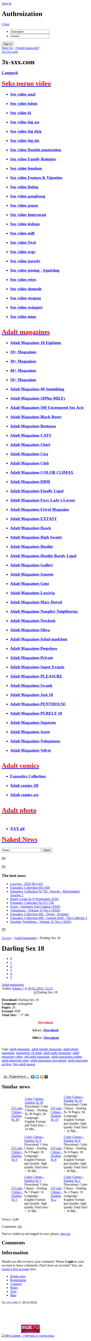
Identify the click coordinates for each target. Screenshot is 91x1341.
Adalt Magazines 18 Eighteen (35, 342)
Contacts (16, 1284)
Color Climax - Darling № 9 (34, 1138)
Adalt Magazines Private (31, 657)
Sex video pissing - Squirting (34, 270)
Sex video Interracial (28, 214)
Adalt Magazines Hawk (30, 528)
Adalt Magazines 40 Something (37, 389)
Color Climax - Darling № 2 (74, 1178)
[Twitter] (37, 1076)
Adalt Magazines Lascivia (32, 593)
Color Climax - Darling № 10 (74, 1098)
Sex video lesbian (25, 224)
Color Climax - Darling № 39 (35, 1100)
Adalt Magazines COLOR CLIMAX (41, 472)
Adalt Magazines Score (30, 732)
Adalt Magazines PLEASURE (36, 676)
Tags (13, 1291)
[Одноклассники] (42, 1076)
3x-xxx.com (10, 51)
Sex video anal (22, 94)
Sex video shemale (25, 289)
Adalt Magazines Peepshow (34, 648)
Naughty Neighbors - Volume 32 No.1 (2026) (40, 921)
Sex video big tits (24, 140)
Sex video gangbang (27, 196)
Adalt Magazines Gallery (31, 565)
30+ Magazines (23, 361)
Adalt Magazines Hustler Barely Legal (43, 556)
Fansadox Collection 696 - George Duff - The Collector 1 (48, 918)
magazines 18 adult (29, 1053)
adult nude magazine (57, 1053)
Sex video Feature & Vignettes (36, 177)
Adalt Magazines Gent (29, 583)
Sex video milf (22, 233)
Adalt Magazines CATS (30, 435)
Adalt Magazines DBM (30, 481)
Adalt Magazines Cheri (30, 444)
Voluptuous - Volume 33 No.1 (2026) (35, 910)
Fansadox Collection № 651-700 (32, 903)
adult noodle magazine (47, 1049)
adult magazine (20, 1049)
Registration (18, 1280)
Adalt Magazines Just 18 (31, 695)
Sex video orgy (23, 252)
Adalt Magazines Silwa (30, 630)
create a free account (15, 1269)
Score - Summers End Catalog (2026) (35, 906)
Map (13, 1295)
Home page (18, 1276)
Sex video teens (23, 316)
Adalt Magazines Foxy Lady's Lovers (42, 500)
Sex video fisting (24, 187)
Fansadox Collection (28, 776)
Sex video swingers (26, 307)
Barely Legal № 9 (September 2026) (34, 899)
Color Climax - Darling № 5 (34, 1178)
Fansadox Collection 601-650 (30, 887)
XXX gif (17, 828)
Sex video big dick (26, 131)
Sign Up (8, 48)
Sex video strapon (25, 298)
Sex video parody (25, 261)
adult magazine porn (15, 1060)
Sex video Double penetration (35, 150)
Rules (14, 1287)
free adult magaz (24, 1064)
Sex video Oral (23, 242)
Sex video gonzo (24, 205)
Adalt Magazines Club (29, 463)
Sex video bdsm (23, 103)
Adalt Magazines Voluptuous (35, 741)
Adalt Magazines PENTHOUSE (38, 704)
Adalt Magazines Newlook (33, 620)
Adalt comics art (24, 795)
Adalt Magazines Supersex (33, 722)
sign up (65, 1234)
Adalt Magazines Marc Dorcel (36, 602)
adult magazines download (48, 1060)
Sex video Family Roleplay (33, 159)
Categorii (10, 73)
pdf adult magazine (37, 1056)
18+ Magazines (23, 352)
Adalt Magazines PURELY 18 (36, 713)
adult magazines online (66, 1056)
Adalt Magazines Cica (29, 454)
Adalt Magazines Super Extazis (37, 667)
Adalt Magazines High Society (36, 537)
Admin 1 (18, 988)
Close (5, 24)
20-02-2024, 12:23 (40, 988)
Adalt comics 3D (24, 785)
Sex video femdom (26, 168)
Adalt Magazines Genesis (31, 574)
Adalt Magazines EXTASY (33, 518)
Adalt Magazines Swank (31, 685)
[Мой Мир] (46, 1076)
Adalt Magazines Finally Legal (36, 491)
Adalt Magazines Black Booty (36, 417)
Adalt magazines (13, 984)
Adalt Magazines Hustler (31, 546)
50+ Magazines (23, 380)
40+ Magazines (23, 370)
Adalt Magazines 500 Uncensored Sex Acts (47, 407)
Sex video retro (23, 279)
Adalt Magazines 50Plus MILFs (37, 398)
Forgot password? (27, 48)
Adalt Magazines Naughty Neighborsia (44, 611)
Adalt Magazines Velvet (30, 750)
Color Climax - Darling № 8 (74, 1138)
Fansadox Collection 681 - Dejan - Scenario (39, 914)
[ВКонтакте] (33, 1076)
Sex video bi (20, 113)
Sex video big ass (24, 122)
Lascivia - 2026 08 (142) (26, 884)
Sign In (6, 3)
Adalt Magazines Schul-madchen (38, 639)
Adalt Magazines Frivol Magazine (39, 509)
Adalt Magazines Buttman (33, 426)
